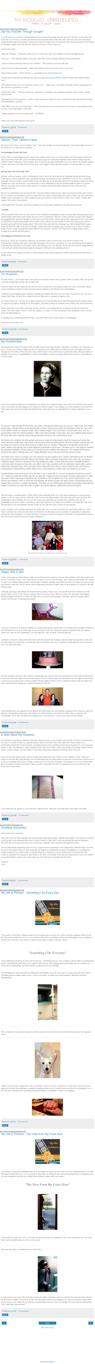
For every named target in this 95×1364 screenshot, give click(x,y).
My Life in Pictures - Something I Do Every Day (30, 892)
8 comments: (22, 127)
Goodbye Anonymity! (14, 827)
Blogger (52, 1362)
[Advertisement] (47, 6)
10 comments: (23, 1122)
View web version (47, 1327)
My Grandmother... (12, 341)
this (31, 59)
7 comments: (23, 559)
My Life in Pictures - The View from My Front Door (32, 1134)
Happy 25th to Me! (12, 571)
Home (47, 1323)
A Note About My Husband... (18, 734)
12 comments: (24, 815)
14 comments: (23, 722)
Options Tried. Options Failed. (19, 139)
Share (5, 131)
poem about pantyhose (53, 78)
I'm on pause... (10, 274)
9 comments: (22, 262)
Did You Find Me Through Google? (22, 31)
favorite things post (55, 73)
